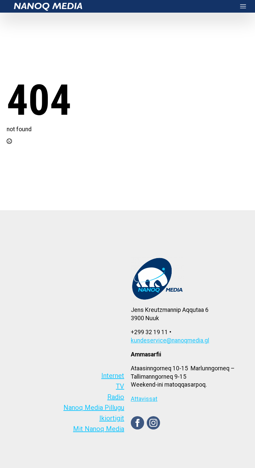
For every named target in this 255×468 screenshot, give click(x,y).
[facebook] (137, 422)
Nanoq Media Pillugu (93, 408)
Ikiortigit (111, 418)
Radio (115, 397)
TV (120, 386)
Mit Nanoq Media (98, 429)
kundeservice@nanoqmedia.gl (170, 340)
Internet (112, 376)
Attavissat (144, 399)
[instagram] (153, 422)
